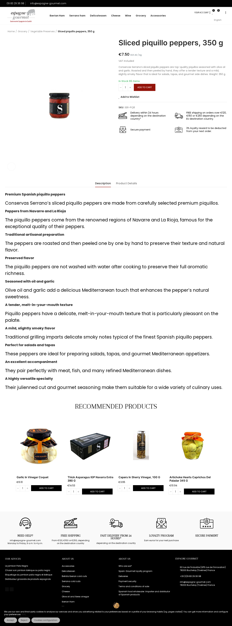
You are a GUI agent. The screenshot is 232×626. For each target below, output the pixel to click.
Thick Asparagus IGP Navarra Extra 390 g (90, 478)
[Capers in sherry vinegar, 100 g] (141, 445)
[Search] (222, 12)
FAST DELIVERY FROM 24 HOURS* (115, 537)
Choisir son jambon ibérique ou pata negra (27, 570)
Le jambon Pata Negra (16, 565)
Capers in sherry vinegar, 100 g (139, 477)
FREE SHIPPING (71, 535)
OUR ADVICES (13, 558)
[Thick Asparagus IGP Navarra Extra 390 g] (90, 445)
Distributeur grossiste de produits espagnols (28, 579)
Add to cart (144, 87)
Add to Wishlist (130, 97)
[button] (7, 458)
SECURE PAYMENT (206, 535)
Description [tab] (103, 183)
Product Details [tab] (126, 183)
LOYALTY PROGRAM (161, 535)
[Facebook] (7, 589)
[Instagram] (11, 589)
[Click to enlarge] (11, 166)
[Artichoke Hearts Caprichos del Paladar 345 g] (192, 445)
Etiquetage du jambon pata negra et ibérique (28, 574)
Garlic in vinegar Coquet (32, 477)
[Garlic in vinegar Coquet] (40, 445)
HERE (23, 614)
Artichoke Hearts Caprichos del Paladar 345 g (190, 478)
